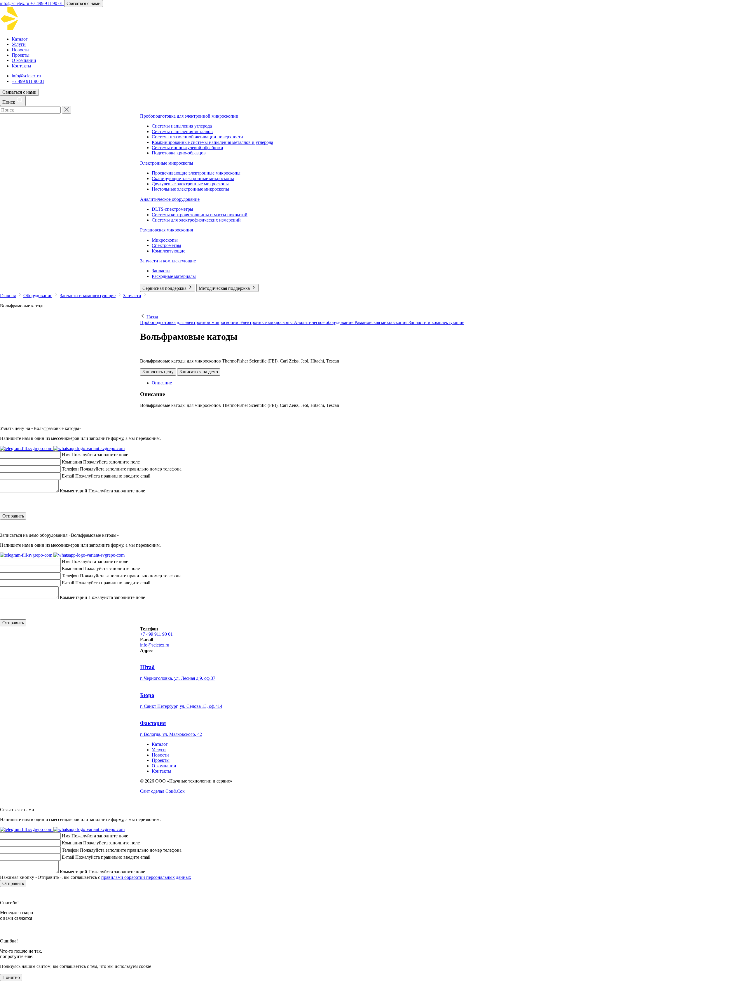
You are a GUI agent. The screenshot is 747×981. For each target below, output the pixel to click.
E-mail (68, 475)
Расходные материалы (174, 276)
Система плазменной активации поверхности (197, 136)
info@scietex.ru (15, 3)
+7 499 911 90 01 (47, 3)
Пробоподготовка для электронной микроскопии (189, 116)
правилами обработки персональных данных (146, 877)
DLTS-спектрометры (172, 209)
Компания (72, 461)
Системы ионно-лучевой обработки (187, 147)
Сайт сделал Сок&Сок (162, 791)
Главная (8, 295)
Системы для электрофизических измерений (196, 219)
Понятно (11, 977)
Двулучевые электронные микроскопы (190, 183)
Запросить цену (158, 371)
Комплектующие (168, 250)
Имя (66, 454)
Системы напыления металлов (182, 131)
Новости (20, 49)
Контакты (21, 65)
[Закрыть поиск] (66, 110)
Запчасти (161, 270)
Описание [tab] (162, 382)
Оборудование (37, 295)
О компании (24, 60)
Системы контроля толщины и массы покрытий (199, 214)
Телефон (70, 468)
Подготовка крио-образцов (179, 152)
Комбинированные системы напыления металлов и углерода (212, 142)
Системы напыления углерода (182, 125)
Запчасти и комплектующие (168, 260)
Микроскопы (165, 240)
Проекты (20, 55)
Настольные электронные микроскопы (190, 189)
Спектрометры (166, 245)
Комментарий (73, 490)
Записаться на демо (198, 371)
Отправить (13, 515)
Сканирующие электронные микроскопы (193, 178)
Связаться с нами (84, 3)
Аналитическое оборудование (170, 199)
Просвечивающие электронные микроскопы (196, 172)
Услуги (19, 44)
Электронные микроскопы (166, 163)
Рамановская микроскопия (166, 229)
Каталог (20, 38)
